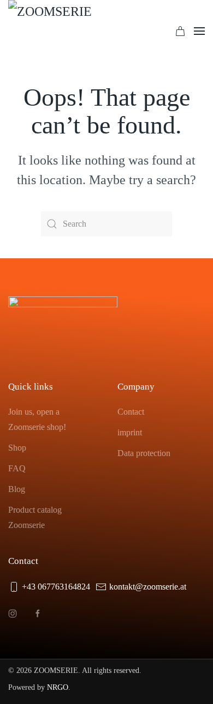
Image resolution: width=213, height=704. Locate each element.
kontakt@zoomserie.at (147, 586)
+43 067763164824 (56, 586)
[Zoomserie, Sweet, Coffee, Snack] (62, 31)
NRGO (57, 687)
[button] (199, 31)
